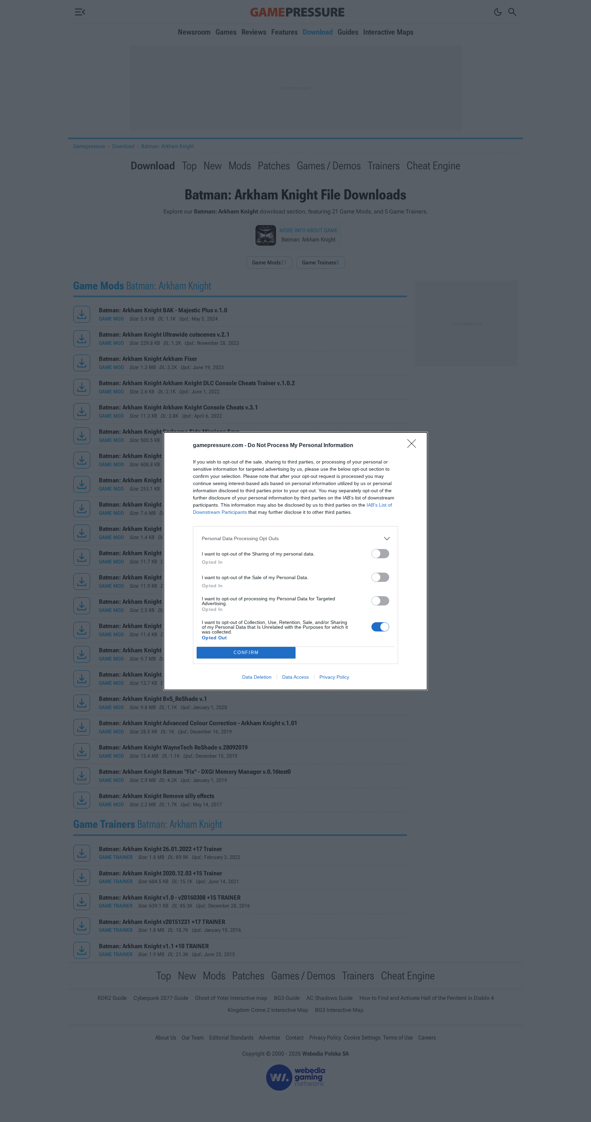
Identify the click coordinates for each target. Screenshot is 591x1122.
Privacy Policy (334, 677)
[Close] (413, 445)
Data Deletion (257, 677)
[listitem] (295, 538)
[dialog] (295, 561)
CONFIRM (246, 652)
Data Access (295, 677)
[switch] (380, 553)
